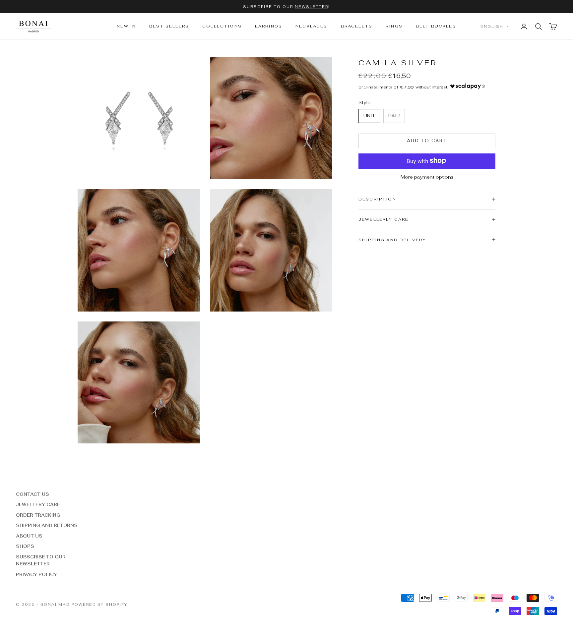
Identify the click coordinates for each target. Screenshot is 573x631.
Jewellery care (38, 504)
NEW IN (126, 26)
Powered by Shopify (100, 604)
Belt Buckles (436, 26)
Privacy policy (36, 574)
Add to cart (427, 140)
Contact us (32, 494)
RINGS (394, 26)
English (491, 26)
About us (29, 536)
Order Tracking (38, 515)
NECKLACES (311, 26)
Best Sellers (169, 26)
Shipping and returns (47, 525)
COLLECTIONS (222, 26)
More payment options (427, 177)
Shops (25, 546)
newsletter (311, 6)
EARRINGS (268, 26)
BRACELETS (356, 26)
